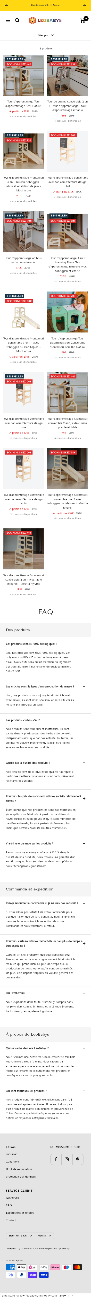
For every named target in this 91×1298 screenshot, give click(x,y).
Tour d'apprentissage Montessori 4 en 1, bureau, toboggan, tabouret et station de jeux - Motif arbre (23, 184)
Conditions (12, 1161)
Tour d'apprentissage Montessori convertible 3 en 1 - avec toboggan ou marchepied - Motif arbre (23, 345)
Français (42, 1235)
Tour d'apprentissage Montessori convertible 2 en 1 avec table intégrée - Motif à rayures (23, 579)
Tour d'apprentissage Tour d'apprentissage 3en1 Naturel (23, 104)
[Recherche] (17, 20)
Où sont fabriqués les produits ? (26, 1091)
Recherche (12, 1197)
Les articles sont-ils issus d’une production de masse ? (40, 686)
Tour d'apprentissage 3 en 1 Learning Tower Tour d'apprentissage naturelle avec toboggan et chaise (68, 264)
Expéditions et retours (20, 1212)
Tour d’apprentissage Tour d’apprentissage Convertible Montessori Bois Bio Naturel (67, 343)
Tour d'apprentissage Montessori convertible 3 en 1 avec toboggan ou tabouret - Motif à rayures (67, 501)
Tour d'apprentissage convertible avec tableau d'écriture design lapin (23, 499)
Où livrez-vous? (15, 993)
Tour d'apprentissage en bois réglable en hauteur (23, 260)
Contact (11, 1220)
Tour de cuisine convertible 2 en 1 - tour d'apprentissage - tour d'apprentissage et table (67, 106)
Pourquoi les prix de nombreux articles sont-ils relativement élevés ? (43, 798)
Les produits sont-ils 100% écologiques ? (32, 643)
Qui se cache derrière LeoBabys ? (27, 1048)
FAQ (9, 1205)
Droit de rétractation (19, 1169)
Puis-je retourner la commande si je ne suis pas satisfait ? (42, 903)
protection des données (21, 1176)
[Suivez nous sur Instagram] (66, 1159)
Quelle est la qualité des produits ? (28, 762)
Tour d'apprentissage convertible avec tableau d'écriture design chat (67, 182)
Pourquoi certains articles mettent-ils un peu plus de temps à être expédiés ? (44, 943)
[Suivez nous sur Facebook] (55, 1159)
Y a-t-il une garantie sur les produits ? (30, 843)
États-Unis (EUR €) (18, 1235)
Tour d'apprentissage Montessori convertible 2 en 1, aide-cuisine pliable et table (67, 423)
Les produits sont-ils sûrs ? (23, 720)
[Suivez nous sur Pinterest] (77, 1159)
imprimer (11, 1154)
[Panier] (82, 20)
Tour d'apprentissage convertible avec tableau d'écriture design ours (23, 423)
